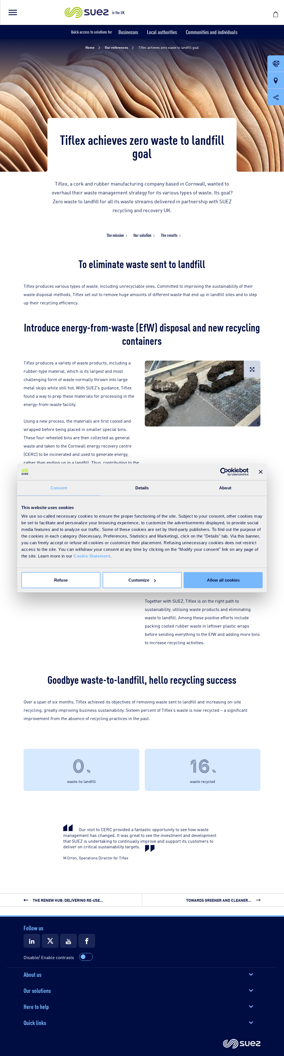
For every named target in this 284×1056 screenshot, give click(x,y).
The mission (115, 235)
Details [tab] (142, 487)
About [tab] (225, 487)
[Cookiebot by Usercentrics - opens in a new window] (224, 471)
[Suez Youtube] (68, 941)
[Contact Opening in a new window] (275, 64)
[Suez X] (50, 941)
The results (169, 235)
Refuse (61, 580)
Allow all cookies (223, 580)
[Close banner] (261, 472)
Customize (138, 580)
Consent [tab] (58, 487)
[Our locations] (275, 80)
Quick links (35, 1022)
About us (32, 974)
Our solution (142, 235)
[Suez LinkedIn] (32, 941)
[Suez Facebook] (86, 941)
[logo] (241, 1044)
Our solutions (37, 990)
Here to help (36, 1006)
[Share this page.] (275, 97)
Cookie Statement (91, 556)
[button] (12, 12)
